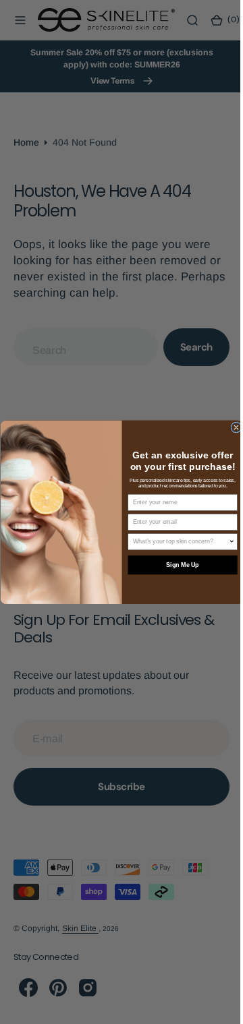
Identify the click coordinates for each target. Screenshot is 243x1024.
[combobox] (175, 541)
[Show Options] (226, 541)
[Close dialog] (231, 427)
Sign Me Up (177, 565)
